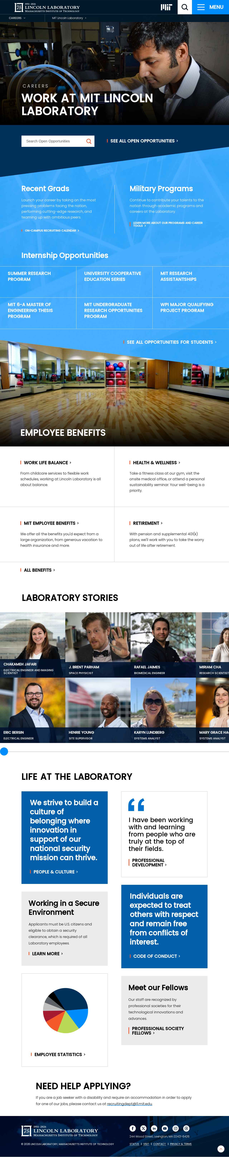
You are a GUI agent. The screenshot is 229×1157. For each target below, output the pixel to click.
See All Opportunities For (170, 342)
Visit (146, 1144)
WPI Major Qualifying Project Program (186, 307)
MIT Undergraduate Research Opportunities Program (113, 310)
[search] (185, 7)
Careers (21, 19)
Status (134, 1144)
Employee (58, 1054)
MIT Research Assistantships (178, 276)
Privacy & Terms (181, 1144)
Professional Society (158, 1030)
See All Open (143, 141)
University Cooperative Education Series (112, 276)
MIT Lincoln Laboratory (67, 18)
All (38, 570)
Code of (155, 956)
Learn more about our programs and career (168, 224)
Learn (46, 953)
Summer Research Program (29, 276)
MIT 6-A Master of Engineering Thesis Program (30, 310)
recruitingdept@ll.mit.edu (129, 1103)
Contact (159, 1144)
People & (54, 872)
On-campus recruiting (50, 230)
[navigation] (210, 7)
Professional (148, 862)
